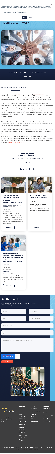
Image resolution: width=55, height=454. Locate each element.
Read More (9, 227)
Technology (17, 205)
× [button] (51, 4)
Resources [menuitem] (34, 421)
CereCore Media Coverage (10, 87)
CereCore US (46, 422)
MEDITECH (6, 261)
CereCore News (15, 90)
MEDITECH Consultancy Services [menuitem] (23, 423)
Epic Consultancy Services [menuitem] (23, 416)
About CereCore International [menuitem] (35, 409)
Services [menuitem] (22, 407)
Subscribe (27, 76)
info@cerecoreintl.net (49, 416)
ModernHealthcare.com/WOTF (17, 142)
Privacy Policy (43, 447)
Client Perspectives (9, 263)
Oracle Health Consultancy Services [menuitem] (23, 430)
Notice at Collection (34, 447)
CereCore (17, 94)
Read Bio (27, 162)
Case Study (13, 261)
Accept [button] (24, 17)
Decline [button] (30, 17)
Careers (45, 413)
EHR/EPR (5, 206)
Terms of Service (25, 447)
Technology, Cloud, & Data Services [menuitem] (23, 438)
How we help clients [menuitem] (33, 416)
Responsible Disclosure (33, 449)
